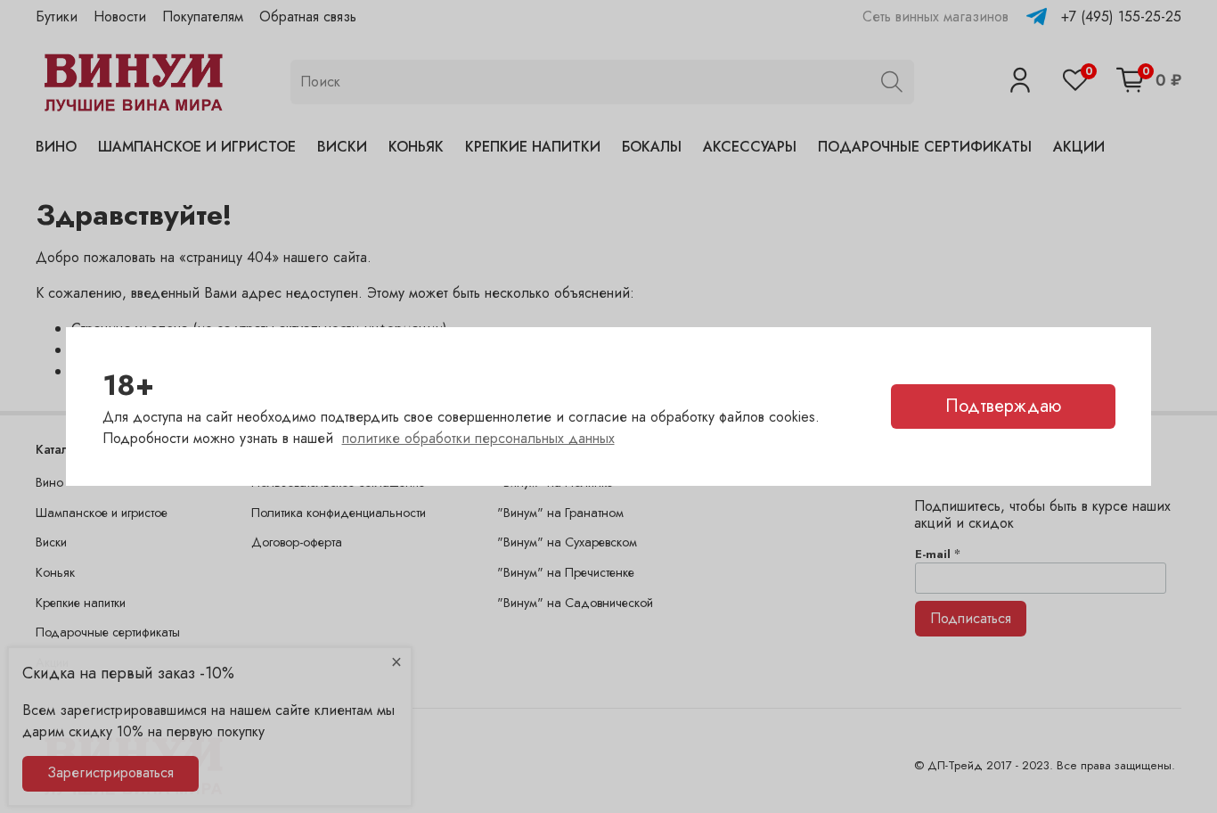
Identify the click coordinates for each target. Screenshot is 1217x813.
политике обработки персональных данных (478, 438)
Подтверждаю (1003, 406)
